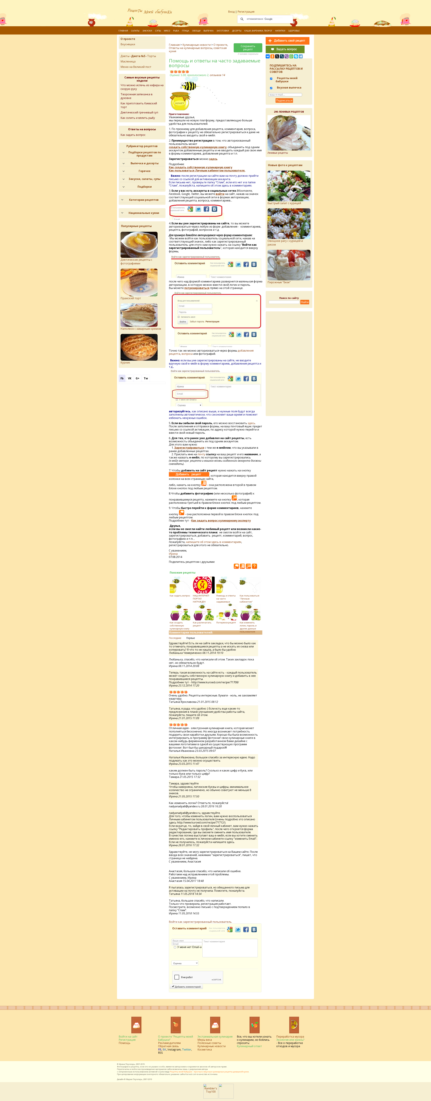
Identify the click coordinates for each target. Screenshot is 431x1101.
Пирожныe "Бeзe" (279, 282)
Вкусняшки (128, 44)
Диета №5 (138, 56)
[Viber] (287, 56)
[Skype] (296, 56)
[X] (277, 56)
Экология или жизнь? (290, 1040)
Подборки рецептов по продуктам (144, 153)
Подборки (145, 186)
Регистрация (246, 11)
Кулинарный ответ (249, 1046)
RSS (160, 1053)
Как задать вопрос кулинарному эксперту (221, 520)
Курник (125, 362)
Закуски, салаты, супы (144, 179)
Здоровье (294, 30)
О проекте (220, 45)
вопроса (187, 354)
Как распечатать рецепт (202, 624)
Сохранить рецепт (248, 47)
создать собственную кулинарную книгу (197, 147)
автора (205, 1069)
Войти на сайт (128, 1036)
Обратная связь (168, 1046)
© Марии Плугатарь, (133, 1079)
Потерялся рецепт (226, 622)
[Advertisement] (292, 363)
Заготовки (223, 30)
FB (159, 1049)
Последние (175, 638)
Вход (231, 11)
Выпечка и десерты (145, 163)
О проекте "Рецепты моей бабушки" (175, 1038)
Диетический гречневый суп (139, 112)
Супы (158, 30)
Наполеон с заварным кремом (141, 329)
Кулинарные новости (197, 45)
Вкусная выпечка (288, 87)
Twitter (186, 1049)
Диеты (125, 56)
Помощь (124, 1043)
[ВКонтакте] (268, 56)
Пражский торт (131, 298)
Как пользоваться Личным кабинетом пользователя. (207, 170)
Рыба (176, 30)
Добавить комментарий (187, 986)
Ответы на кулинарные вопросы (190, 48)
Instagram (174, 1049)
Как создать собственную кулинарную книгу (200, 167)
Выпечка (208, 30)
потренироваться (196, 288)
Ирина (173, 554)
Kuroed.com (191, 1074)
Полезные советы (209, 1043)
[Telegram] (301, 56)
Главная (123, 30)
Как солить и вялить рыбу (138, 118)
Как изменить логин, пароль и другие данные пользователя (248, 627)
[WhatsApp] (291, 56)
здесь (213, 159)
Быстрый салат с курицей (284, 203)
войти (220, 194)
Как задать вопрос (180, 595)
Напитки (280, 30)
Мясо (167, 30)
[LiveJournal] (282, 56)
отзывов (217, 75)
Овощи (196, 30)
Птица (185, 30)
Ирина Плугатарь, (127, 1064)
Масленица (128, 61)
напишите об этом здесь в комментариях (213, 542)
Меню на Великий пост (136, 67)
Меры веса (204, 1040)
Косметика (204, 1049)
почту (201, 454)
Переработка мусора (290, 1036)
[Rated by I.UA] (226, 1097)
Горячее (145, 171)
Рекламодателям (169, 1043)
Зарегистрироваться (189, 448)
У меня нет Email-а (189, 947)
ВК (164, 1049)
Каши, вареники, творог (258, 30)
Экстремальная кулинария (215, 1036)
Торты (151, 56)
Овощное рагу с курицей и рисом (285, 242)
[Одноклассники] (272, 56)
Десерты (236, 30)
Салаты (135, 30)
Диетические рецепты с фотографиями (136, 261)
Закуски (147, 30)
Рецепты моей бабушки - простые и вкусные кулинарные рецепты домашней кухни (209, 1071)
